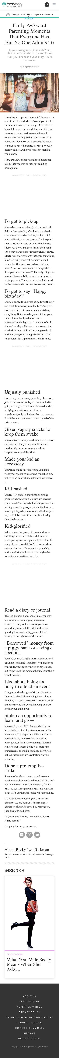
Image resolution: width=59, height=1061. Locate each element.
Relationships (15, 954)
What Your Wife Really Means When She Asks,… (29, 964)
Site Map (29, 1033)
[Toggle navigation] (47, 4)
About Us (29, 996)
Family (29, 19)
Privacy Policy (29, 1012)
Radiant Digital (29, 1038)
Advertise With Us (29, 1007)
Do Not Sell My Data (29, 1028)
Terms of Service (29, 1022)
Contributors (29, 1001)
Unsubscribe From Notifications (29, 1017)
